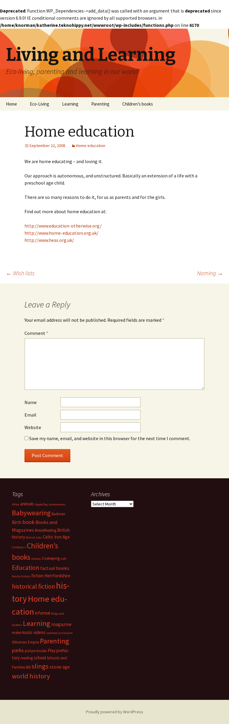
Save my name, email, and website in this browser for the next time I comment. (109, 438)
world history (31, 676)
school (40, 657)
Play (51, 650)
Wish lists (20, 273)
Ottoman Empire (25, 642)
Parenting (100, 104)
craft (63, 559)
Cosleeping (51, 558)
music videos (34, 632)
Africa (15, 504)
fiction (37, 575)
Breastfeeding (45, 530)
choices (36, 559)
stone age (59, 667)
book (28, 522)
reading (27, 657)
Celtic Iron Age (56, 537)
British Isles (34, 537)
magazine (61, 624)
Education (25, 568)
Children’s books (137, 104)
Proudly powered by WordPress (114, 711)
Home (11, 104)
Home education (90, 145)
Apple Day (41, 504)
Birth (16, 522)
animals (27, 504)
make (16, 632)
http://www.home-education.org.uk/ (61, 233)
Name (30, 402)
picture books (36, 650)
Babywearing (31, 512)
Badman (58, 513)
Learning (70, 104)
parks (18, 650)
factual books (54, 568)
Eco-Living (39, 104)
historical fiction (33, 586)
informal (42, 613)
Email (30, 415)
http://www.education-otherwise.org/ (63, 226)
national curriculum (60, 633)
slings (40, 666)
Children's (19, 547)
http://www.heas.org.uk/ (49, 240)
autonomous (57, 504)
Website (32, 427)
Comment (36, 333)
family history (21, 576)
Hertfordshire (57, 575)
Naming (210, 273)
